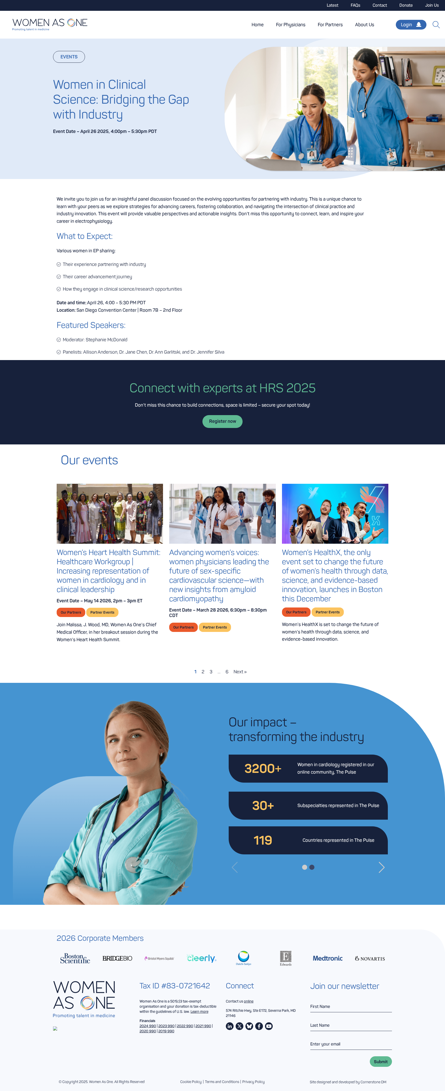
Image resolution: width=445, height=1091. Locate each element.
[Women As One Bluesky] (249, 1026)
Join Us (432, 5)
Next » (240, 672)
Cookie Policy (191, 1082)
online (248, 1001)
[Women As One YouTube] (269, 1026)
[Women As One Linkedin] (230, 1026)
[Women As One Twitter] (239, 1026)
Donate (406, 5)
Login (406, 25)
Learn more (199, 1011)
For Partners (330, 25)
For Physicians (290, 25)
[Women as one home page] (43, 25)
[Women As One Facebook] (259, 1026)
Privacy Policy (253, 1082)
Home (258, 25)
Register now (222, 421)
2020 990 (148, 1031)
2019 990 (166, 1031)
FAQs (355, 5)
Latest (332, 5)
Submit (381, 1061)
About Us (364, 25)
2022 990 (185, 1026)
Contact (380, 5)
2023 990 (166, 1026)
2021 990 (203, 1026)
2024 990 (148, 1026)
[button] (381, 867)
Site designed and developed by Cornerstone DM (348, 1082)
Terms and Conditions (222, 1082)
